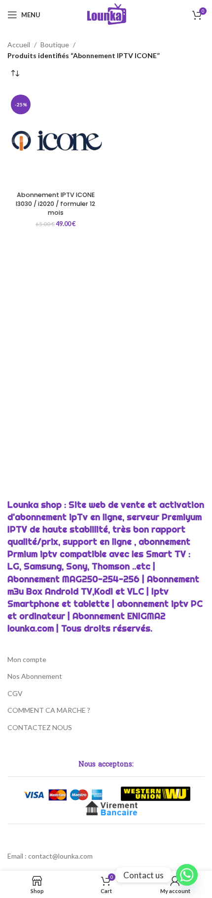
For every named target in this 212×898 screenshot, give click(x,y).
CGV (15, 693)
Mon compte (26, 659)
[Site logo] (106, 14)
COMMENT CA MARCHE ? (48, 710)
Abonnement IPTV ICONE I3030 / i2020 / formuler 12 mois (55, 203)
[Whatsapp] (187, 875)
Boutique (54, 44)
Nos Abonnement (34, 676)
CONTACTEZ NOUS (39, 727)
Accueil (18, 44)
